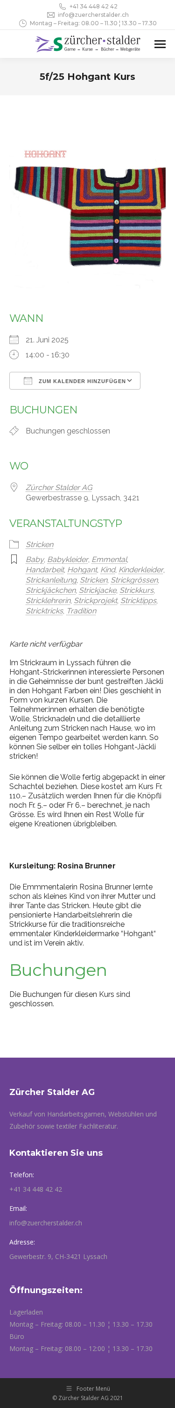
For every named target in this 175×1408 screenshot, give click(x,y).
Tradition (81, 610)
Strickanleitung (51, 580)
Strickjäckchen (51, 590)
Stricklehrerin (48, 600)
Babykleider (67, 559)
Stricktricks (44, 610)
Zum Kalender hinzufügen (81, 381)
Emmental (109, 559)
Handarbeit (45, 569)
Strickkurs (136, 590)
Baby (35, 559)
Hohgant (82, 569)
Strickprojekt (95, 600)
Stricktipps (138, 600)
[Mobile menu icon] (160, 44)
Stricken (39, 544)
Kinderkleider (141, 569)
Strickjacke (97, 590)
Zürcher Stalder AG (59, 487)
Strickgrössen (134, 580)
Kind (107, 569)
